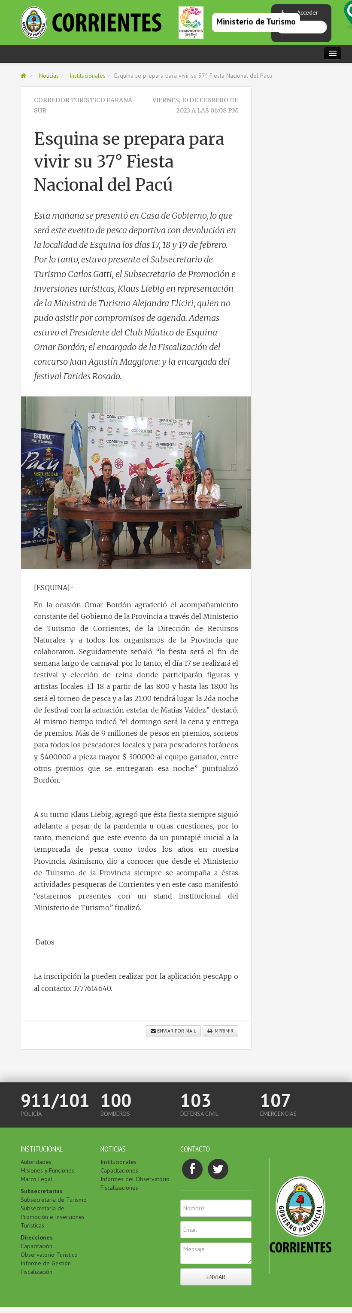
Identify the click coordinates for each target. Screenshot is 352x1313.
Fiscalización (36, 1272)
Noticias (49, 75)
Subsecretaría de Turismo (54, 1199)
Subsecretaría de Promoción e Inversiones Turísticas (53, 1216)
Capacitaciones (119, 1170)
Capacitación (36, 1246)
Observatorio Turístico (49, 1254)
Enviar (215, 1277)
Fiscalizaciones (119, 1187)
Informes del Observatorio (135, 1179)
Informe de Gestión (46, 1263)
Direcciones (37, 1237)
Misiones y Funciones (47, 1170)
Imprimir (223, 1030)
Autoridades (36, 1162)
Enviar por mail (176, 1030)
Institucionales (88, 75)
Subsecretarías (42, 1191)
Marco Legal (36, 1179)
